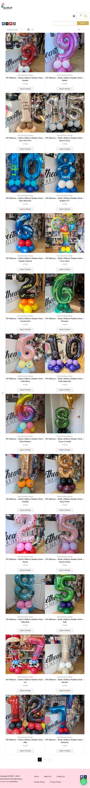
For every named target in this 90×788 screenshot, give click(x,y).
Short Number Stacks (25, 75)
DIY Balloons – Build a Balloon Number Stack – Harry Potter (65, 500)
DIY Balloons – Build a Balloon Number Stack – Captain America (25, 259)
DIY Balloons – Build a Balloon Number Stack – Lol (25, 681)
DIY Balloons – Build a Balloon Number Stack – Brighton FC (65, 199)
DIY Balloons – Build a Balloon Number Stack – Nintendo (65, 741)
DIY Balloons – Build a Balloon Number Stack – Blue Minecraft (25, 199)
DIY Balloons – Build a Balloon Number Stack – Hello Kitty (25, 620)
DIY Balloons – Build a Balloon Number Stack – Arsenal (25, 79)
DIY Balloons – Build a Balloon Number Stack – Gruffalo (25, 500)
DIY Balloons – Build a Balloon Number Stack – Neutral (65, 681)
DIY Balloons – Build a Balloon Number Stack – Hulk (65, 620)
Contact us (61, 776)
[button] (74, 16)
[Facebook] (3, 23)
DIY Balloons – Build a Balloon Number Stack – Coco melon (65, 259)
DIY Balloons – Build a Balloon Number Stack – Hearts (25, 560)
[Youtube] (10, 23)
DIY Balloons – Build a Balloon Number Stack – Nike (25, 741)
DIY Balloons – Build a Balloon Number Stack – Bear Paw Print (25, 139)
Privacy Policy (55, 782)
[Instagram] (7, 23)
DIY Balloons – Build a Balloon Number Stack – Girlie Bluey (25, 380)
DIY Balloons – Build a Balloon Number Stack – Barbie (65, 79)
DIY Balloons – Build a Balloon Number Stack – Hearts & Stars (65, 560)
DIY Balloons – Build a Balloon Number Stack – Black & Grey (65, 139)
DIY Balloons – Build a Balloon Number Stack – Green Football (65, 440)
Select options (40, 62)
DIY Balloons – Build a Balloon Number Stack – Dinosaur (65, 319)
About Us (47, 776)
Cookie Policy (39, 782)
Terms (36, 776)
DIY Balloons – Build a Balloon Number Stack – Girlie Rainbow (25, 440)
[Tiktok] (14, 23)
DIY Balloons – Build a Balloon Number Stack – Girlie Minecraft (65, 380)
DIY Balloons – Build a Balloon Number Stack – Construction (25, 319)
